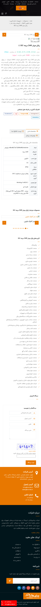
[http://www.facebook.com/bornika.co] (24, 588)
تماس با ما (6, 4)
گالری (8, 2)
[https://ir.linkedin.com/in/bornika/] (19, 588)
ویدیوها (17, 2)
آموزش (3, 2)
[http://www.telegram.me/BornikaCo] (33, 588)
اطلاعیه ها (17, 4)
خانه (31, 21)
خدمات (36, 2)
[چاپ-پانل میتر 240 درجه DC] (19, 45)
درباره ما (12, 4)
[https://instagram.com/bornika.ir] (37, 588)
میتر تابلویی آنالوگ (27, 23)
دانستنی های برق (31, 4)
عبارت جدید (32, 451)
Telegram (23, 114)
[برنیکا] (32, 596)
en (23, 8)
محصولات (25, 21)
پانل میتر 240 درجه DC (20, 26)
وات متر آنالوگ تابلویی (31, 221)
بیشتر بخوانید (35, 533)
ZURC (28, 55)
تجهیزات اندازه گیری (15, 21)
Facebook (8, 114)
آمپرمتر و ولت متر (15, 23)
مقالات (12, 2)
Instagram (34, 114)
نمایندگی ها (24, 2)
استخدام (24, 4)
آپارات (16, 114)
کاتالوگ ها (30, 2)
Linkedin (35, 117)
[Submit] (9, 581)
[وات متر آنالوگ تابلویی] (20, 216)
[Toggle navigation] (2, 14)
